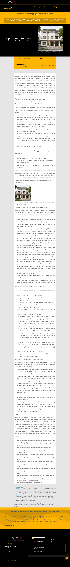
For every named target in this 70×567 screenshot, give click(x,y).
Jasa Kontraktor (43, 497)
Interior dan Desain (37, 496)
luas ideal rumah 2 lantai (32, 491)
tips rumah (51, 492)
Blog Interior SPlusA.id (37, 551)
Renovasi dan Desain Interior (31, 500)
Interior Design (50, 496)
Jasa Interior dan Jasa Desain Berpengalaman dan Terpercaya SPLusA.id (35, 13)
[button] (67, 559)
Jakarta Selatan (51, 489)
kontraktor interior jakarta (50, 499)
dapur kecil (19, 495)
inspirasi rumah (44, 489)
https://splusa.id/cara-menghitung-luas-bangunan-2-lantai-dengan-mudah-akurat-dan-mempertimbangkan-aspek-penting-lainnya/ (35, 180)
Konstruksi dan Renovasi (21, 499)
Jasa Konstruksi (36, 497)
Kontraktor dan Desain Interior (32, 499)
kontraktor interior (23, 491)
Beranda (37, 2)
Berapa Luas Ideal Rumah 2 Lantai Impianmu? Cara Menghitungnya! (18, 39)
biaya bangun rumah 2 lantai (22, 488)
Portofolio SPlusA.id (53, 2)
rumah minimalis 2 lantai (34, 492)
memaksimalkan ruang (41, 491)
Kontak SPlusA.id (62, 2)
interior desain (44, 496)
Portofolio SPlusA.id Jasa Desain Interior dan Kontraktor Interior (39, 545)
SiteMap (51, 539)
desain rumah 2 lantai (26, 489)
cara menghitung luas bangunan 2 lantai (36, 488)
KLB (19, 491)
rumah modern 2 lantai (44, 492)
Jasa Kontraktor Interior (50, 497)
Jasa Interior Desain (29, 497)
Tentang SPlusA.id (44, 2)
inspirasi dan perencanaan (36, 489)
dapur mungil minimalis (31, 495)
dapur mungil (24, 495)
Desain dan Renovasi (40, 495)
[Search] (33, 538)
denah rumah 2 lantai (49, 488)
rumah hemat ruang (25, 492)
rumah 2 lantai (18, 492)
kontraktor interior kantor (20, 500)
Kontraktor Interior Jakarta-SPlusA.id (38, 548)
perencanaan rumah (51, 491)
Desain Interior (22, 496)
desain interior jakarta (29, 496)
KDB (17, 491)
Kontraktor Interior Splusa (38, 541)
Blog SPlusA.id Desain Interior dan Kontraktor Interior (23, 7)
